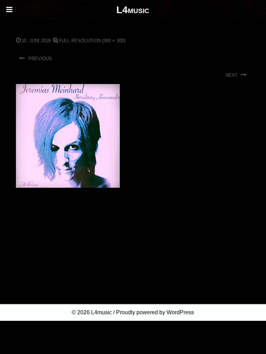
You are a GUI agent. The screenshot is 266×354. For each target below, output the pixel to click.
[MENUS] (10, 10)
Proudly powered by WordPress (155, 312)
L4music (101, 312)
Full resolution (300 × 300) (92, 40)
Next (231, 75)
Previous (40, 58)
